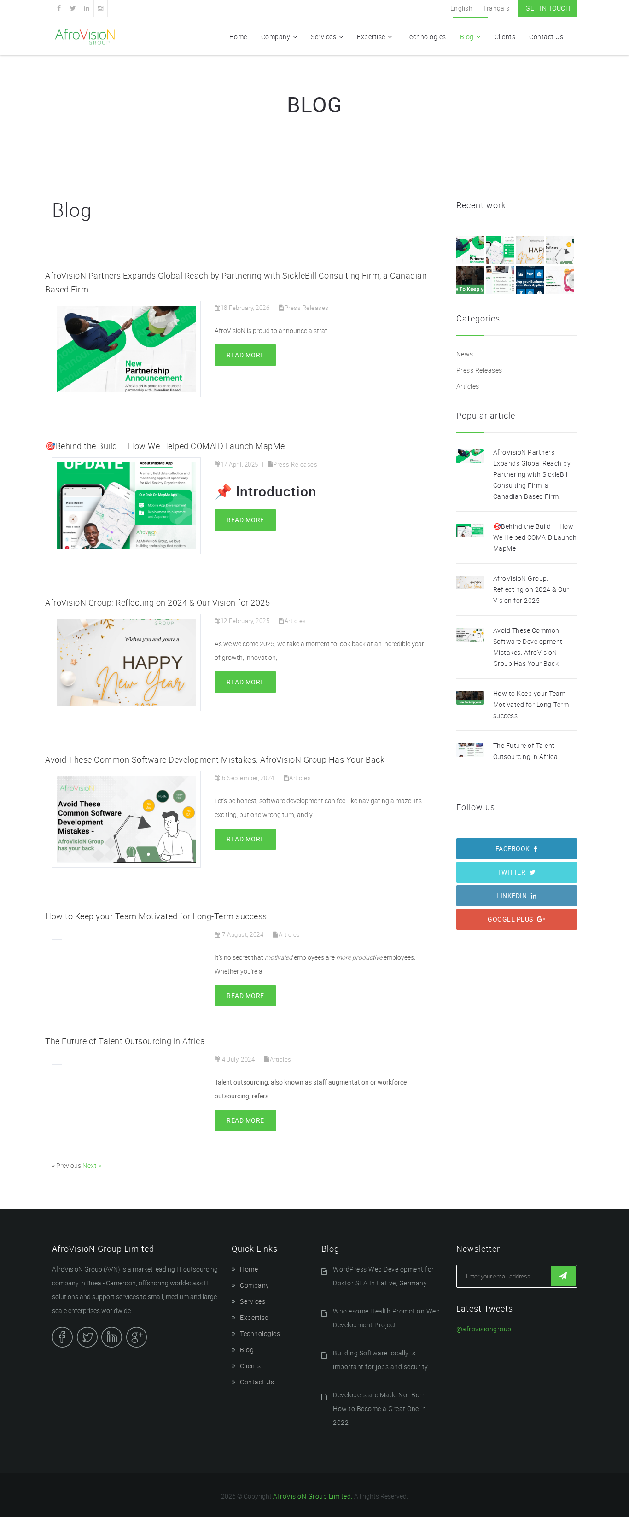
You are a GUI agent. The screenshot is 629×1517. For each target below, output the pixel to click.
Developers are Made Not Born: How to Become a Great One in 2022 (380, 1408)
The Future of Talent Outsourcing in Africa (125, 1040)
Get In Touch (547, 8)
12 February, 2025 (245, 621)
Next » (91, 1165)
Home (238, 36)
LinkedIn (512, 895)
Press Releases (307, 307)
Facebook (513, 848)
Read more (245, 354)
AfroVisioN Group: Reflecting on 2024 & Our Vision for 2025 (157, 602)
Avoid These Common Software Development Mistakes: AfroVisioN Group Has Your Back (214, 759)
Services (323, 36)
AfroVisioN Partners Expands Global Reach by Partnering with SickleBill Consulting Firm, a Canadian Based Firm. (532, 474)
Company (276, 36)
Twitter (512, 872)
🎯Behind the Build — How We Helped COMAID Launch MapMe (165, 445)
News (464, 354)
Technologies (426, 36)
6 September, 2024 (247, 778)
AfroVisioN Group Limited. (313, 1496)
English (461, 8)
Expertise (371, 36)
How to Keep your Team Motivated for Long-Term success (156, 916)
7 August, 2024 (242, 934)
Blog (467, 36)
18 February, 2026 (245, 307)
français (496, 8)
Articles (295, 621)
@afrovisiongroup (484, 1328)
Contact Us (546, 36)
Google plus (511, 919)
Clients (505, 36)
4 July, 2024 (238, 1059)
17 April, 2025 (239, 464)
